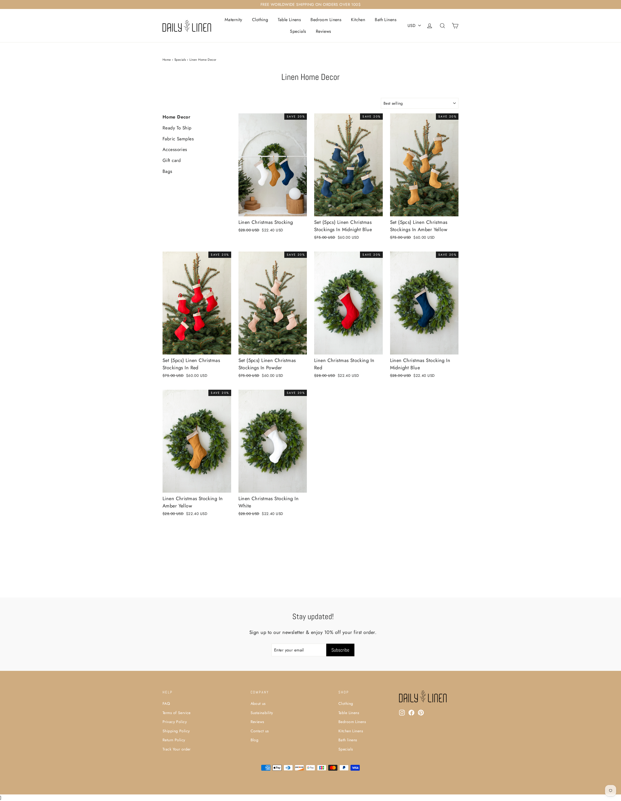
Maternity (233, 20)
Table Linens (289, 20)
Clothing (260, 20)
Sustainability (262, 713)
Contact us (260, 731)
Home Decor (176, 117)
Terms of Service (177, 713)
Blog (255, 740)
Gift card (172, 160)
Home (167, 59)
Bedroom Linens (325, 20)
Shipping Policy (176, 731)
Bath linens (347, 740)
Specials (298, 31)
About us (258, 703)
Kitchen (358, 20)
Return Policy (174, 740)
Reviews (323, 31)
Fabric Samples (178, 138)
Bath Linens (385, 20)
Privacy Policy (175, 722)
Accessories (175, 149)
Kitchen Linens (350, 731)
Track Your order (177, 749)
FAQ (166, 703)
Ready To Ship (177, 128)
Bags (167, 171)
